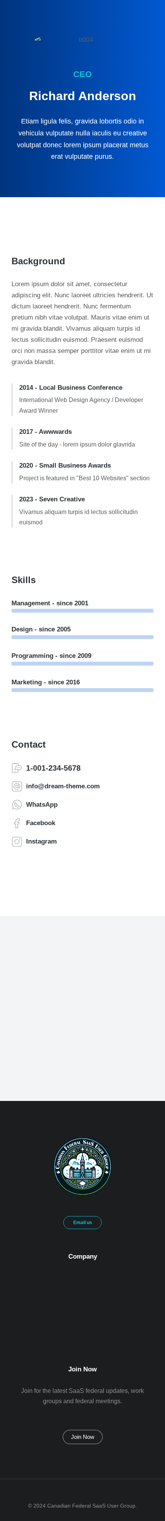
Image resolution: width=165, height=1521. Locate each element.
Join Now (82, 1437)
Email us (82, 1222)
